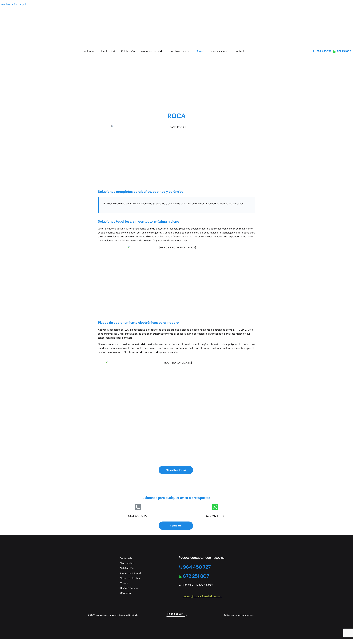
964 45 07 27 (138, 516)
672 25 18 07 (215, 516)
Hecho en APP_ (176, 613)
